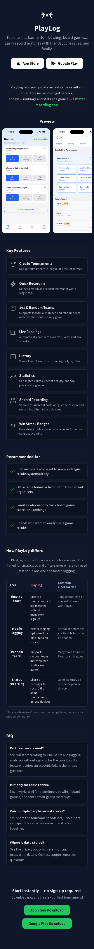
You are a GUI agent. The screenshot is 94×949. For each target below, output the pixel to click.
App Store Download (47, 910)
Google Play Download (47, 923)
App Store (31, 63)
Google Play (68, 63)
